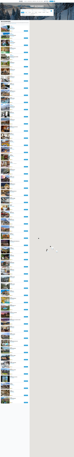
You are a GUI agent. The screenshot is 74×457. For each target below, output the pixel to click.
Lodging (23, 12)
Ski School (44, 12)
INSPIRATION (34, 1)
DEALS (37, 1)
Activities (30, 12)
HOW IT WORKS (41, 1)
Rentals (47, 12)
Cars (32, 12)
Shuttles (36, 12)
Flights (26, 12)
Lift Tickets (40, 12)
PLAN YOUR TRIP (30, 1)
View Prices (26, 45)
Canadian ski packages (13, 23)
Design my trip (51, 1)
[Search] (51, 11)
